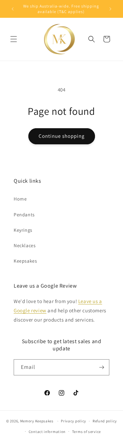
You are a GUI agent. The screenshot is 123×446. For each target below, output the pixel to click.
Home (20, 199)
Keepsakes (25, 261)
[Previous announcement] (12, 8)
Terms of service (86, 431)
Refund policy (105, 421)
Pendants (24, 215)
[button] (13, 39)
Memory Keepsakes (37, 421)
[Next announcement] (110, 8)
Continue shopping (62, 136)
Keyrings (23, 230)
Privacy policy (73, 421)
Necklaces (25, 245)
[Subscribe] (101, 367)
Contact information (47, 431)
